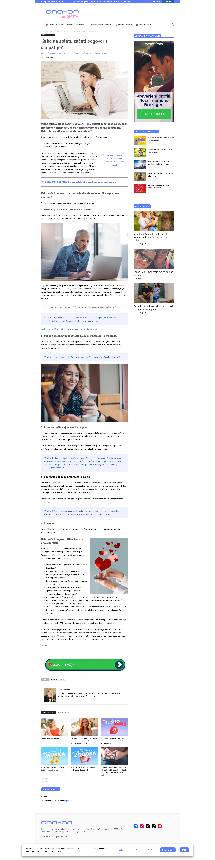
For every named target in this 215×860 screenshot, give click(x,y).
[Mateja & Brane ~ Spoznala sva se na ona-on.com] (140, 152)
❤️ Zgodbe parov (53, 24)
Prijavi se (169, 2)
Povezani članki (48, 712)
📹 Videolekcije (142, 24)
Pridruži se (156, 2)
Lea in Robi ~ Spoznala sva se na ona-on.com (154, 273)
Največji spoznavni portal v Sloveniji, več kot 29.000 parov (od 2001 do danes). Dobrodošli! (101, 2)
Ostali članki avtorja (64, 712)
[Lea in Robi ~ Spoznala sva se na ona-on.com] (154, 259)
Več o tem (123, 850)
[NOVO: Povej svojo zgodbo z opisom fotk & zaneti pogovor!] (84, 756)
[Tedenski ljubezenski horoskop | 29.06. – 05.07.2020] (140, 188)
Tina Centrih (48, 57)
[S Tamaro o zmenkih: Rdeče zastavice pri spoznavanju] (140, 140)
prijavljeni (68, 800)
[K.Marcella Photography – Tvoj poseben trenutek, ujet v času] (140, 164)
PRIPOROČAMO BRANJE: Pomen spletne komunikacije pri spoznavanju (78, 182)
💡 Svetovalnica (122, 24)
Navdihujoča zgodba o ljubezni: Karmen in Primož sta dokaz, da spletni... (150, 237)
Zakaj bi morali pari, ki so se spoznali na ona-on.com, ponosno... (153, 308)
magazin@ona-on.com (58, 837)
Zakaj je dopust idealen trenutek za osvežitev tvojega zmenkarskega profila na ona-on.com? (84, 740)
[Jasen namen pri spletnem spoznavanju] (54, 727)
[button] (173, 25)
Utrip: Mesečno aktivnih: (53, 2)
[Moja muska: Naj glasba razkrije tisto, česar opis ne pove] (54, 756)
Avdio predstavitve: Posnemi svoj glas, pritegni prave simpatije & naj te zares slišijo (113, 740)
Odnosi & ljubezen (75, 24)
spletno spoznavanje (58, 679)
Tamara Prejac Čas (141, 244)
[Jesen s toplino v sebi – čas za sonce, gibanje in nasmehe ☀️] (140, 176)
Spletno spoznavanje (99, 24)
